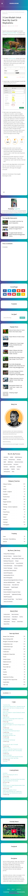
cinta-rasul (5, 711)
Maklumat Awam (14, 662)
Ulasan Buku (20, 621)
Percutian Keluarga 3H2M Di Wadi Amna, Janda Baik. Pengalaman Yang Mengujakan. (16, 372)
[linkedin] (14, 290)
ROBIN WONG (6, 717)
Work (13, 471)
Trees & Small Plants (8, 601)
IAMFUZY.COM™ (6, 747)
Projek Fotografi (14, 587)
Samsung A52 (7, 594)
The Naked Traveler (8, 734)
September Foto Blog (16, 594)
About (13, 889)
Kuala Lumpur (14, 496)
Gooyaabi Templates (14, 893)
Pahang (14, 504)
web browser (12, 58)
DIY (6, 12)
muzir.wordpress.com (8, 723)
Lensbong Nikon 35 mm (9, 575)
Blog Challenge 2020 (14, 639)
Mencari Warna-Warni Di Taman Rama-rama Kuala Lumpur (17, 330)
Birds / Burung (7, 558)
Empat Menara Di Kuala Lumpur (17, 336)
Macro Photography (8, 577)
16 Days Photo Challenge (9, 553)
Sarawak (14, 519)
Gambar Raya (12, 459)
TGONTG (13, 469)
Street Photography (8, 596)
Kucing (15, 568)
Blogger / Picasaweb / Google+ (14, 641)
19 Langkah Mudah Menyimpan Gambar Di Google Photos (16, 227)
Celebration (14, 651)
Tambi (18, 469)
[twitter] (9, 290)
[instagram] (9, 294)
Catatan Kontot (14, 649)
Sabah (14, 517)
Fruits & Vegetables (18, 565)
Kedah (14, 489)
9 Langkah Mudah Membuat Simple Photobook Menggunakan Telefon (17, 234)
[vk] (5, 294)
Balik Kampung (18, 457)
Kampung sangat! (13, 392)
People (18, 582)
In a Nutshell (6, 738)
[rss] (23, 294)
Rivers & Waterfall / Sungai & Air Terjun (12, 592)
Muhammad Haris (8, 464)
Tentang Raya (7, 471)
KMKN (5, 462)
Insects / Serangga (8, 568)
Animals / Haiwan (8, 556)
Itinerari (14, 541)
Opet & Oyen (12, 466)
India (14, 536)
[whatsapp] (19, 294)
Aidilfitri (11, 457)
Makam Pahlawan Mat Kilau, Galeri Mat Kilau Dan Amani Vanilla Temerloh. (16, 352)
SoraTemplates (13, 892)
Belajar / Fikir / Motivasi (14, 636)
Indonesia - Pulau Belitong (14, 539)
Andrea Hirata (7, 614)
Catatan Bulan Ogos (14, 646)
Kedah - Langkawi (14, 491)
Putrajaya (14, 514)
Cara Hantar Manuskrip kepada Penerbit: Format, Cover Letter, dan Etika (13, 757)
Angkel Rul (5, 26)
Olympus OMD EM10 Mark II (9, 582)
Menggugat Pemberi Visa (9, 735)
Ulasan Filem (6, 624)
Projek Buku (14, 619)
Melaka (14, 499)
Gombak (19, 459)
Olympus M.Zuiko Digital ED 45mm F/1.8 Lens (13, 580)
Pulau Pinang (14, 512)
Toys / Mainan (19, 599)
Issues (14, 656)
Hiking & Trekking (14, 484)
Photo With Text (15, 584)
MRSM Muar (10, 462)
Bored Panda (6, 778)
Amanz (4, 784)
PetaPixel (5, 773)
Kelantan (14, 494)
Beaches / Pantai (17, 556)
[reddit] (19, 290)
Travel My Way (6, 705)
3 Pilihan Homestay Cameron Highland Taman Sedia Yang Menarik (16, 380)
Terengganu (14, 524)
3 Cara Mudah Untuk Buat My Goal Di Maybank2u (16, 222)
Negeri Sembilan (14, 502)
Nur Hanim (16, 464)
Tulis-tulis (14, 684)
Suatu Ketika (6, 469)
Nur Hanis (6, 466)
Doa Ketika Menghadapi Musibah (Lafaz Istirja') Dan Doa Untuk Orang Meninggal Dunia (17, 365)
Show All (5, 761)
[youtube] (14, 294)
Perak (14, 509)
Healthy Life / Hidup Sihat (14, 654)
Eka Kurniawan (7, 616)
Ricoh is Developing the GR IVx (10, 774)
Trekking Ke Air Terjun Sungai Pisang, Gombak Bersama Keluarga (16, 344)
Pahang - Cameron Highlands (14, 507)
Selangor (14, 522)
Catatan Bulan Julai (14, 644)
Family (5, 459)
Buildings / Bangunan (8, 561)
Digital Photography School (9, 790)
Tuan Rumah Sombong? (9, 740)
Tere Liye (13, 621)
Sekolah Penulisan (7, 755)
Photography (6, 587)
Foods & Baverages (8, 565)
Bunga (16, 561)
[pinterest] (23, 290)
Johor (14, 486)
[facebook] (5, 290)
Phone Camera (7, 584)
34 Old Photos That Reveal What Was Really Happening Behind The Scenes (14, 780)
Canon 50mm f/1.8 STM (9, 563)
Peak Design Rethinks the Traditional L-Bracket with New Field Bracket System (12, 792)
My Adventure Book (7, 729)
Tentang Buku (7, 621)
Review (14, 674)
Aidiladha (6, 457)
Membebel (14, 664)
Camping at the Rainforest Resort (11, 731)
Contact (18, 889)
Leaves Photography (8, 573)
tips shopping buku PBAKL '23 (10, 33)
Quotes (14, 672)
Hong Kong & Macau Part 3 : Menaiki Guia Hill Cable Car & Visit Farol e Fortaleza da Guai (14, 707)
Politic (14, 669)
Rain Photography (8, 589)
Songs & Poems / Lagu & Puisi (14, 679)
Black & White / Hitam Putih (18, 558)
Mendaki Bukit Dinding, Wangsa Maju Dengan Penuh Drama (16, 358)
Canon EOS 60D (19, 563)
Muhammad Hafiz (19, 462)
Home (4, 12)
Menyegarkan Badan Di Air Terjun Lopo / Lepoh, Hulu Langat (15, 387)
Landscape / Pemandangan (10, 570)
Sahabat (19, 466)
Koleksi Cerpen (7, 619)
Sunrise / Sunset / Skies (9, 599)
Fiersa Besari (15, 616)
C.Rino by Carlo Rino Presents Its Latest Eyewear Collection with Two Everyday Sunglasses (12, 750)
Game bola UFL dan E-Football (10, 744)
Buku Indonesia (15, 614)
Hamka (21, 616)
